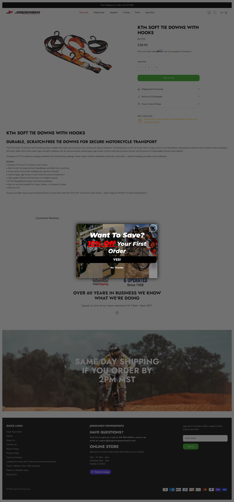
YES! (117, 260)
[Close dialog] (153, 228)
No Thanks (116, 267)
